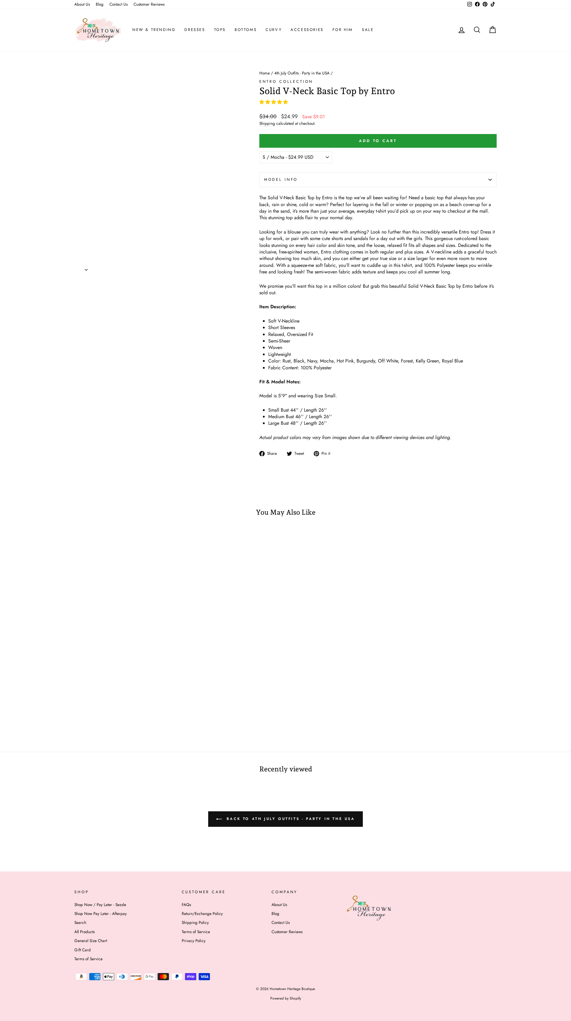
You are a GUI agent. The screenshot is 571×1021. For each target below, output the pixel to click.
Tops (220, 29)
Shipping (267, 123)
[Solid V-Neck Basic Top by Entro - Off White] (126, 716)
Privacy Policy (194, 941)
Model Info (281, 179)
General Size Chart (90, 941)
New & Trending (153, 29)
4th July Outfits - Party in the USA (302, 73)
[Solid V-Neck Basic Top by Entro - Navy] (102, 716)
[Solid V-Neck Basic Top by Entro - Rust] (78, 716)
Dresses (194, 29)
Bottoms (246, 29)
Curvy (274, 29)
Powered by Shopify (285, 998)
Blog (99, 4)
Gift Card (82, 950)
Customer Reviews (149, 4)
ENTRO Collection (286, 81)
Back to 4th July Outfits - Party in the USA (289, 818)
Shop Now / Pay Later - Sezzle (100, 905)
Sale (368, 29)
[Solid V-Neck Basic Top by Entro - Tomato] (158, 716)
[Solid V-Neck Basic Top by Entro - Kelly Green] (142, 716)
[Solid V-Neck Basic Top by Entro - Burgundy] (118, 716)
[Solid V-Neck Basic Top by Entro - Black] (94, 716)
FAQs (186, 905)
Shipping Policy (195, 922)
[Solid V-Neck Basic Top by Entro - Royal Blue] (150, 716)
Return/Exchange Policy (202, 913)
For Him (342, 29)
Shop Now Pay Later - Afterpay (100, 913)
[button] (274, 102)
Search (80, 922)
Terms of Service (88, 959)
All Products (84, 932)
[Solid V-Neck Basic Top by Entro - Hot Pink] (86, 716)
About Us (82, 4)
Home (264, 73)
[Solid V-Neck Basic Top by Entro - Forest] (134, 716)
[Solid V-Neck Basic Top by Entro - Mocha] (110, 716)
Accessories (307, 29)
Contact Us (118, 4)
